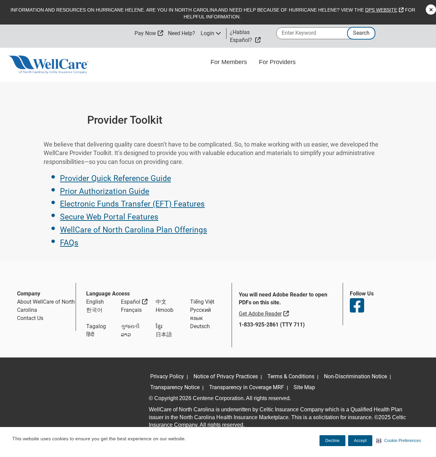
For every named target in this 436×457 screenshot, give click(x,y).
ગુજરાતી (130, 326)
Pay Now (149, 33)
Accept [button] (360, 440)
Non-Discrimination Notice (355, 376)
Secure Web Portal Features (109, 217)
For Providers (278, 62)
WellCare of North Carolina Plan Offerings (133, 229)
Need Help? (181, 33)
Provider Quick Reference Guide (115, 178)
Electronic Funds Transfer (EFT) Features (132, 204)
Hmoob (164, 310)
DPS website (384, 10)
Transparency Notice (175, 387)
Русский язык (200, 314)
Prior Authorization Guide (104, 191)
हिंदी (90, 334)
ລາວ (126, 334)
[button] (398, 440)
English (95, 302)
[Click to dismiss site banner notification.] (431, 9)
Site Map (304, 387)
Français (131, 310)
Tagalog (96, 326)
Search (361, 33)
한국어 (94, 310)
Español (134, 301)
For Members (230, 62)
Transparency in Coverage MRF (246, 387)
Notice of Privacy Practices (225, 376)
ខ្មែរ (159, 326)
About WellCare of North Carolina (46, 306)
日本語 (164, 334)
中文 (161, 302)
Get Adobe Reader (265, 313)
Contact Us (30, 318)
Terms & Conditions (290, 376)
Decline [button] (332, 440)
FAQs (69, 242)
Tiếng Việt (202, 302)
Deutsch (200, 326)
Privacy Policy (167, 376)
